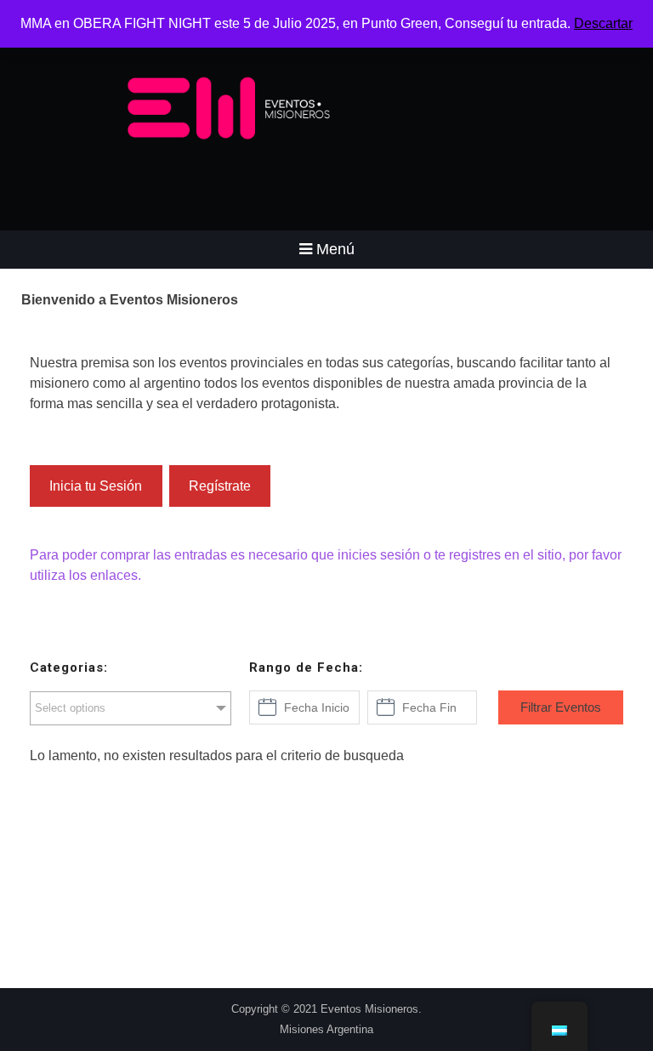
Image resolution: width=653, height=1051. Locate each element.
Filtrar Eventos (560, 707)
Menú (335, 249)
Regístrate (220, 486)
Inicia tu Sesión (95, 486)
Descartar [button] (603, 23)
